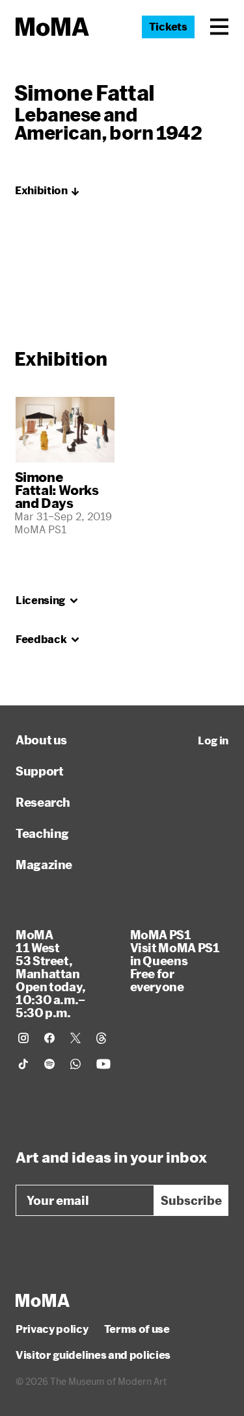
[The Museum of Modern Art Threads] (101, 1038)
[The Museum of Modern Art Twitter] (75, 1038)
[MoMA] (42, 1300)
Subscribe (191, 1200)
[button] (219, 26)
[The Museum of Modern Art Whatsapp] (75, 1064)
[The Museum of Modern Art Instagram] (23, 1038)
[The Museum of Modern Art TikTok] (23, 1064)
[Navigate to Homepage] (52, 27)
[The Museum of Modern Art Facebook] (49, 1038)
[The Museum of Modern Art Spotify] (49, 1064)
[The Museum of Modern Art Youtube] (103, 1064)
